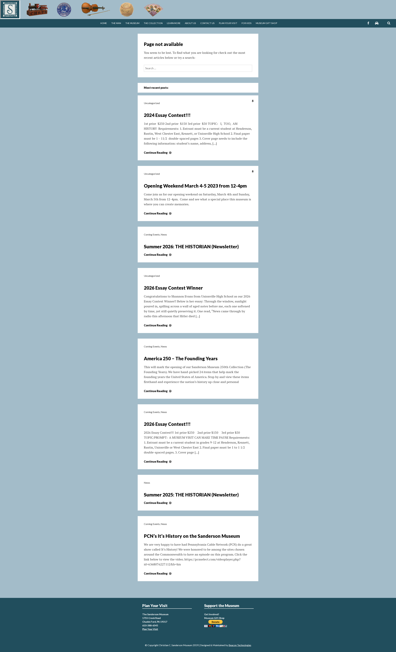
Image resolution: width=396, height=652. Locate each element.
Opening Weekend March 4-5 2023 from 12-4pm (195, 185)
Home (103, 23)
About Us (190, 23)
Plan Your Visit (228, 23)
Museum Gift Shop (266, 23)
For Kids (247, 23)
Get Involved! (211, 614)
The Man (116, 23)
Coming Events (152, 234)
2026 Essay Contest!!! (167, 424)
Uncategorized (152, 103)
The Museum (132, 23)
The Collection (153, 23)
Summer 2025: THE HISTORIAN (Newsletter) (191, 494)
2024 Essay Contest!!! (167, 115)
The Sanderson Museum (155, 614)
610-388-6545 (150, 625)
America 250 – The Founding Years (181, 358)
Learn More (174, 23)
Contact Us (207, 23)
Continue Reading (158, 152)
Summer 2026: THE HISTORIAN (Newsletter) (191, 246)
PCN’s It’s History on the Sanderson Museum (192, 536)
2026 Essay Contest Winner (173, 288)
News (164, 234)
